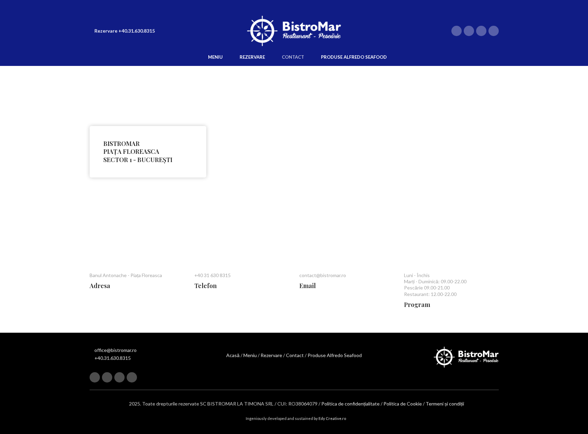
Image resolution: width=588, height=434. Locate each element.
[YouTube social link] (481, 31)
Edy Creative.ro (332, 418)
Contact (295, 355)
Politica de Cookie (402, 404)
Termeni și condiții (445, 404)
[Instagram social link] (469, 31)
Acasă (233, 355)
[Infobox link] (148, 151)
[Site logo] (294, 30)
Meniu (250, 355)
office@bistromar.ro (115, 350)
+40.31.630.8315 (112, 358)
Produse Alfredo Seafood (335, 355)
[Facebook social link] (456, 31)
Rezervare (271, 355)
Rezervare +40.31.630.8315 (124, 31)
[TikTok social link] (493, 31)
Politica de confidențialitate (350, 404)
